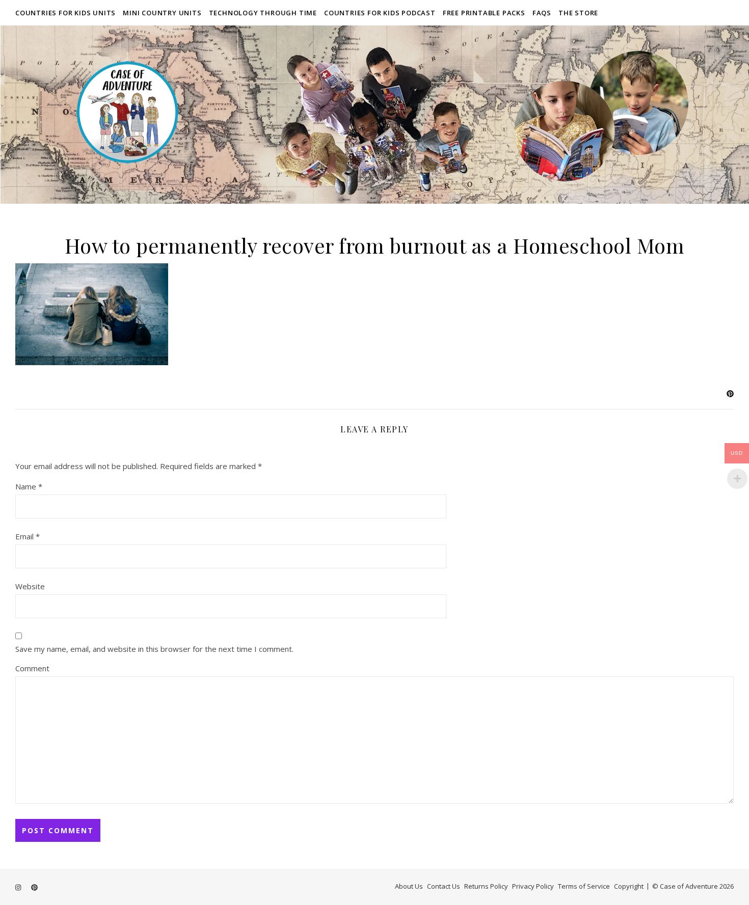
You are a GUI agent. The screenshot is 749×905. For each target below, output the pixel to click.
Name (28, 486)
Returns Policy (486, 886)
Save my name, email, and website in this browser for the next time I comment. (154, 649)
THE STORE (578, 12)
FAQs (541, 12)
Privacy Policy (533, 886)
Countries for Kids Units (65, 12)
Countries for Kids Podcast (380, 12)
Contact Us (443, 886)
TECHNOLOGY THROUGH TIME (263, 12)
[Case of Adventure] (374, 114)
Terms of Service (584, 886)
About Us (409, 886)
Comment (32, 668)
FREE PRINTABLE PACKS (484, 12)
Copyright (629, 886)
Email (27, 536)
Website (30, 586)
